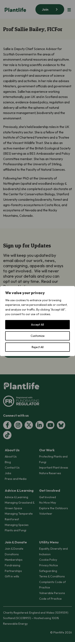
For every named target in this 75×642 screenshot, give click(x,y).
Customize (38, 336)
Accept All (37, 324)
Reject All (38, 347)
